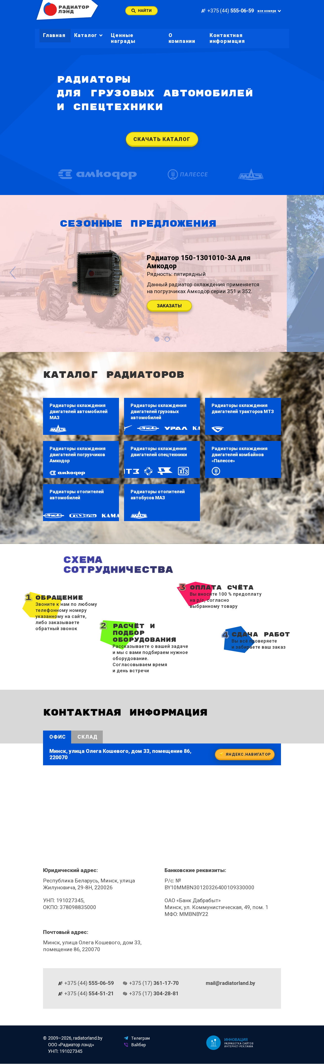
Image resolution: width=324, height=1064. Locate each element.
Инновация (236, 1039)
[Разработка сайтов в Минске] (212, 1042)
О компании (182, 38)
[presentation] (13, 273)
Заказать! (168, 305)
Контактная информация (227, 38)
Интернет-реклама (239, 1046)
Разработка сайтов (239, 1043)
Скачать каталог (161, 139)
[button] (156, 339)
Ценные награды (123, 38)
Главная (54, 35)
